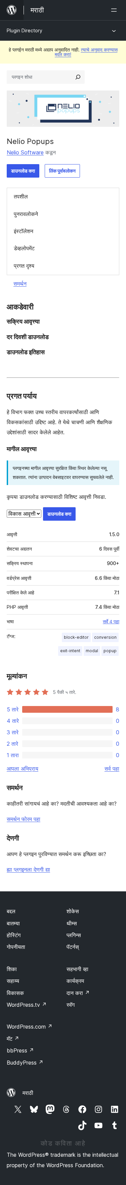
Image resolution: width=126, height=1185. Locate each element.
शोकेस (73, 911)
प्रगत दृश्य (24, 265)
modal (92, 650)
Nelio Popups (30, 141)
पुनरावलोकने (26, 214)
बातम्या (13, 923)
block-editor (76, 637)
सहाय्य (13, 980)
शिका (12, 969)
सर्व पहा (111, 768)
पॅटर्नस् (73, 946)
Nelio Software (25, 152)
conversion (105, 637)
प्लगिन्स (74, 935)
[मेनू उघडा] (115, 10)
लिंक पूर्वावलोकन (62, 171)
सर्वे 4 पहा (111, 621)
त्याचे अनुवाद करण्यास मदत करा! (86, 52)
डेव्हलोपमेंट (24, 248)
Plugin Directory (24, 30)
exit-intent (70, 650)
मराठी (28, 1092)
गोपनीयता (16, 946)
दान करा (78, 993)
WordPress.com (29, 1026)
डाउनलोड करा (23, 171)
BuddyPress (25, 1062)
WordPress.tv (27, 1004)
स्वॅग (71, 1004)
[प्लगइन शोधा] (78, 77)
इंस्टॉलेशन (23, 231)
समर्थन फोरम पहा (23, 819)
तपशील (21, 196)
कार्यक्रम (75, 980)
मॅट (13, 1038)
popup (110, 650)
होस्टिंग (13, 935)
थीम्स (72, 923)
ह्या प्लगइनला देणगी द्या (28, 869)
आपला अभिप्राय (22, 768)
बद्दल (11, 911)
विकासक (15, 993)
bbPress (20, 1050)
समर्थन (20, 283)
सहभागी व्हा (77, 969)
